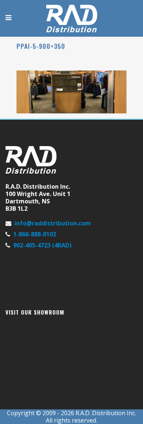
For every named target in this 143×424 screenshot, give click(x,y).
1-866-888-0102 (34, 234)
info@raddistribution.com (52, 223)
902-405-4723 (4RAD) (42, 245)
